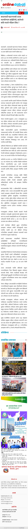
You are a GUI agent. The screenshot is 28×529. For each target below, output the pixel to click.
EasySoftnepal (21, 527)
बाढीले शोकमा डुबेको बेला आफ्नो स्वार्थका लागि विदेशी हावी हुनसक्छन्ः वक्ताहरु (13, 394)
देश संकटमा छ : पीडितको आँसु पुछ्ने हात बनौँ (11, 377)
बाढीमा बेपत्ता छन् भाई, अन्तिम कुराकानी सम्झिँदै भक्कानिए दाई (12, 359)
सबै (25, 340)
